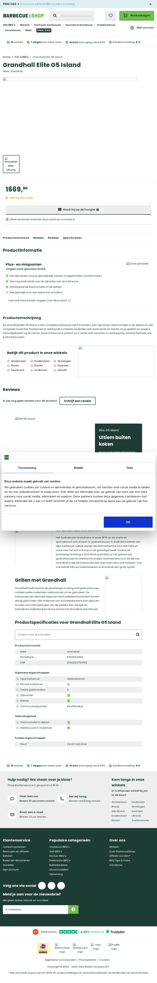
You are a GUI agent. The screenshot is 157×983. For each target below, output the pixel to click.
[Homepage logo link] (23, 16)
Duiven (116, 820)
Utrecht (136, 816)
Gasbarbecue (106, 25)
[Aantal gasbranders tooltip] (17, 690)
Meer (28, 30)
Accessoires (13, 30)
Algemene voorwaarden (60, 960)
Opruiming (56, 874)
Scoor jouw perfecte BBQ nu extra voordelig (47, 4)
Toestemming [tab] (27, 467)
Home (7, 57)
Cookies (104, 960)
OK (128, 522)
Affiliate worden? (119, 856)
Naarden (137, 811)
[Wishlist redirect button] (111, 15)
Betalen (7, 856)
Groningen (138, 806)
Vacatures (115, 865)
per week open (46, 42)
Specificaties (72, 238)
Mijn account (145, 27)
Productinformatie (16, 238)
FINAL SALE (44, 30)
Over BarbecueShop (122, 851)
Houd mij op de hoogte (79, 209)
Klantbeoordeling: (126, 42)
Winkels (38, 238)
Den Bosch (118, 811)
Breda (115, 806)
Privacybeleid (87, 960)
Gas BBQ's (55, 851)
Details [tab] (78, 467)
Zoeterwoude (140, 820)
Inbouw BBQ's (57, 856)
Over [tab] (130, 467)
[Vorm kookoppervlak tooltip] (17, 706)
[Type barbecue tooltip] (17, 679)
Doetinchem (119, 816)
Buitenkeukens (58, 865)
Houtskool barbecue (78, 25)
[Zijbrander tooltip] (17, 695)
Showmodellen (58, 869)
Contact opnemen (14, 847)
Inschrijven (73, 909)
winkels (17, 42)
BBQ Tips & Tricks (119, 860)
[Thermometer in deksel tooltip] (17, 722)
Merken (25, 25)
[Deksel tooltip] (17, 701)
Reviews (53, 238)
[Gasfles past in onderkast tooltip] (17, 728)
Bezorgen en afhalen (16, 851)
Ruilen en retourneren (16, 860)
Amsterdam (119, 802)
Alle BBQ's (9, 25)
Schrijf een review (77, 401)
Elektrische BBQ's (59, 860)
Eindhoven (138, 802)
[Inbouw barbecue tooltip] (17, 684)
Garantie (8, 865)
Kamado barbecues (47, 25)
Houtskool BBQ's (59, 847)
